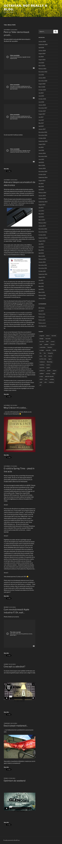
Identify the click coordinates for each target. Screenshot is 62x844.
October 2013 (42, 198)
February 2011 (42, 295)
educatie (48, 350)
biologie (41, 338)
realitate (41, 373)
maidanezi (42, 362)
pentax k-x (42, 370)
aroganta (41, 335)
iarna (40, 356)
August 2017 (42, 114)
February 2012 (42, 259)
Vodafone (51, 382)
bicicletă (54, 335)
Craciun (52, 344)
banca (47, 335)
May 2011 (41, 286)
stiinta (41, 379)
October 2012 (42, 235)
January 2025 (42, 50)
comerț (52, 341)
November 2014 (43, 171)
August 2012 (42, 241)
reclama (48, 373)
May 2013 (41, 213)
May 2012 (41, 250)
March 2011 (42, 292)
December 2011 (43, 265)
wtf (40, 385)
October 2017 (42, 111)
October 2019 (42, 90)
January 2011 (42, 298)
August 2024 (42, 53)
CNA (47, 341)
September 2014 (43, 177)
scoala (41, 376)
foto (45, 353)
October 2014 (42, 174)
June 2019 (41, 96)
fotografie (50, 353)
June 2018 (41, 102)
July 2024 (41, 56)
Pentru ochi (41, 317)
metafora (41, 364)
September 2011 (43, 274)
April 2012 (41, 253)
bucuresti (48, 338)
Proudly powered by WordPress (11, 840)
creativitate (42, 347)
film (40, 353)
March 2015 (42, 165)
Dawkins (50, 347)
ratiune (54, 370)
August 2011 (42, 277)
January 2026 (42, 41)
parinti (48, 367)
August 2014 (42, 180)
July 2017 (41, 117)
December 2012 (43, 229)
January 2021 (42, 77)
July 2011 (41, 280)
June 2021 (41, 74)
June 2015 (41, 159)
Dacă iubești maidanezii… (16, 725)
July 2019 (41, 93)
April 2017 (41, 126)
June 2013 (41, 210)
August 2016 (42, 144)
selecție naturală (49, 376)
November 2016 (43, 135)
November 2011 (43, 268)
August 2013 (42, 204)
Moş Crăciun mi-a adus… (15, 407)
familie (54, 350)
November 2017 (43, 108)
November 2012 (43, 232)
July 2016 (41, 147)
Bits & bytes (42, 308)
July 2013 (41, 207)
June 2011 (41, 283)
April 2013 (41, 217)
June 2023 (41, 62)
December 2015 (43, 156)
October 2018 (42, 99)
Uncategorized (42, 326)
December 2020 (43, 80)
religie (53, 373)
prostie (49, 370)
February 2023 (42, 68)
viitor (45, 382)
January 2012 (42, 262)
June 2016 (41, 150)
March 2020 (42, 87)
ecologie (41, 350)
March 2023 (42, 65)
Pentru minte (42, 314)
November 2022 (43, 71)
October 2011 (42, 271)
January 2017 (42, 129)
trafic (46, 379)
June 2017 (41, 120)
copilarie (46, 344)
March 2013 (42, 219)
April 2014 (41, 189)
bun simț (41, 341)
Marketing (49, 362)
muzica (48, 364)
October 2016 (42, 138)
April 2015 (41, 162)
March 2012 (42, 256)
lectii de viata (42, 359)
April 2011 (41, 289)
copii (40, 344)
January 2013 (42, 226)
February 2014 (42, 192)
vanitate (52, 379)
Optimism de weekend (14, 780)
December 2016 (43, 132)
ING (45, 356)
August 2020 (42, 83)
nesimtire (41, 367)
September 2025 (43, 44)
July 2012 (41, 244)
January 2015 (42, 168)
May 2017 (41, 123)
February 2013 (42, 222)
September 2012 (43, 238)
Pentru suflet (42, 320)
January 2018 (42, 105)
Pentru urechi (42, 323)
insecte (50, 356)
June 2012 (41, 247)
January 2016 (42, 153)
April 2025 (41, 47)
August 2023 (42, 59)
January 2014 (42, 195)
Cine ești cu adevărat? (14, 666)
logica (49, 359)
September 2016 (43, 141)
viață (40, 382)
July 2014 (41, 183)
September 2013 (43, 201)
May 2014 (41, 186)
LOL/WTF (41, 311)
